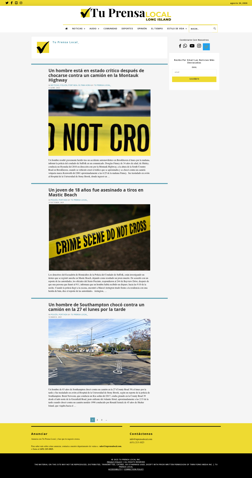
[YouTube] (192, 46)
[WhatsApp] (185, 46)
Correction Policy (134, 469)
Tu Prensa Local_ (102, 85)
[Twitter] (206, 46)
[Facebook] (180, 46)
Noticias (55, 85)
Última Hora (84, 85)
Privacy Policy (114, 462)
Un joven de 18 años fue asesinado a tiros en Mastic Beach (95, 192)
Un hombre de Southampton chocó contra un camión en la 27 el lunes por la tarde (96, 307)
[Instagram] (199, 46)
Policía (63, 85)
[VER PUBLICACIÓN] (99, 123)
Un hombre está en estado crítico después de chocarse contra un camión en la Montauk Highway (96, 75)
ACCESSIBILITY (115, 469)
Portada (72, 85)
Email (194, 67)
